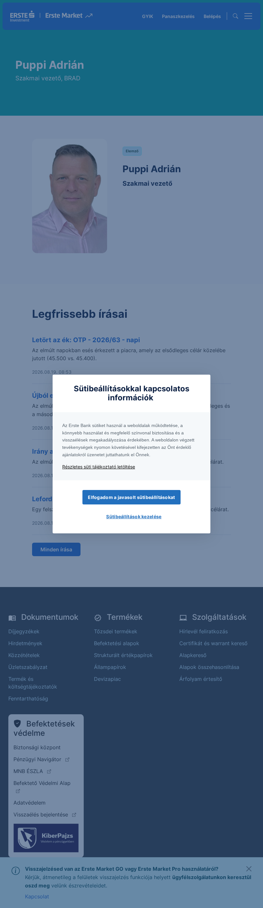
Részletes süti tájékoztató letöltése (98, 466)
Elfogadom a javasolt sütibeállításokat (131, 497)
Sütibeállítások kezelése (133, 516)
